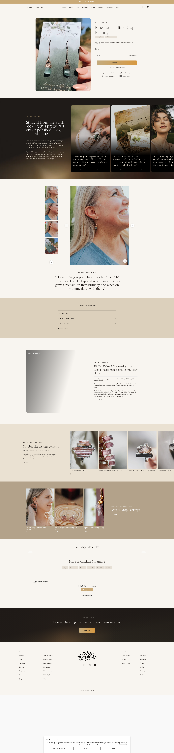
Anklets (21, 675)
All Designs (104, 22)
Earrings (93, 7)
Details (123, 67)
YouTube (142, 667)
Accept (86, 748)
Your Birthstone (47, 655)
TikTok (142, 675)
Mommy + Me (47, 671)
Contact (124, 659)
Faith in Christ (47, 663)
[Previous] (51, 188)
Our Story (143, 655)
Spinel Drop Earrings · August (95, 528)
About (117, 7)
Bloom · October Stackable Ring (110, 470)
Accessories (109, 7)
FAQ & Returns (126, 655)
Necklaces (85, 7)
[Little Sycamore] (87, 656)
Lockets (71, 7)
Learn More (98, 399)
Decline (113, 748)
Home (96, 22)
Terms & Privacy (126, 663)
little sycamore (35, 7)
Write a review (87, 590)
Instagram (143, 659)
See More (26, 462)
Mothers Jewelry (48, 659)
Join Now (87, 630)
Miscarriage (46, 667)
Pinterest (142, 671)
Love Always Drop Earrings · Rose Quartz (67, 528)
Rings (77, 7)
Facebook (143, 663)
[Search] (138, 7)
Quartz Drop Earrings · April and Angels (37, 528)
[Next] (51, 262)
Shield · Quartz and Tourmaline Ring (141, 470)
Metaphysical (47, 675)
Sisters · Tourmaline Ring (79, 470)
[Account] (142, 7)
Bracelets (100, 7)
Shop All (64, 7)
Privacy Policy (123, 744)
